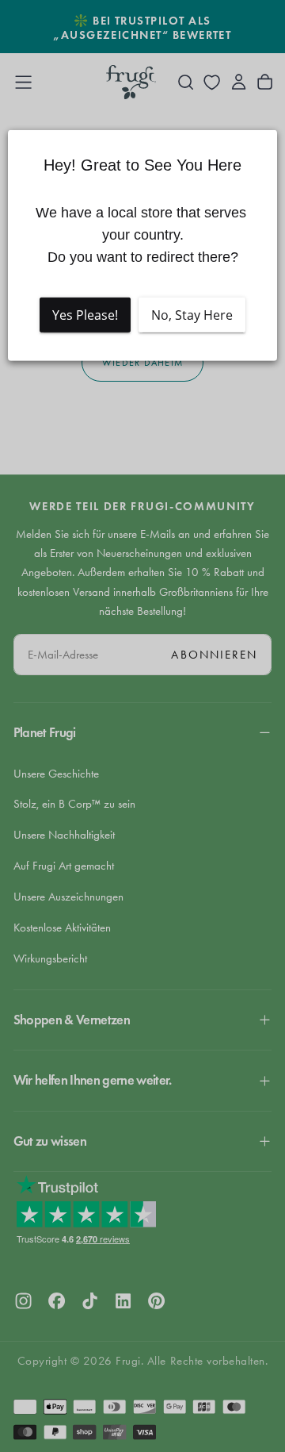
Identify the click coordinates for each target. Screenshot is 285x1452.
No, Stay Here (192, 315)
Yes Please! (85, 315)
